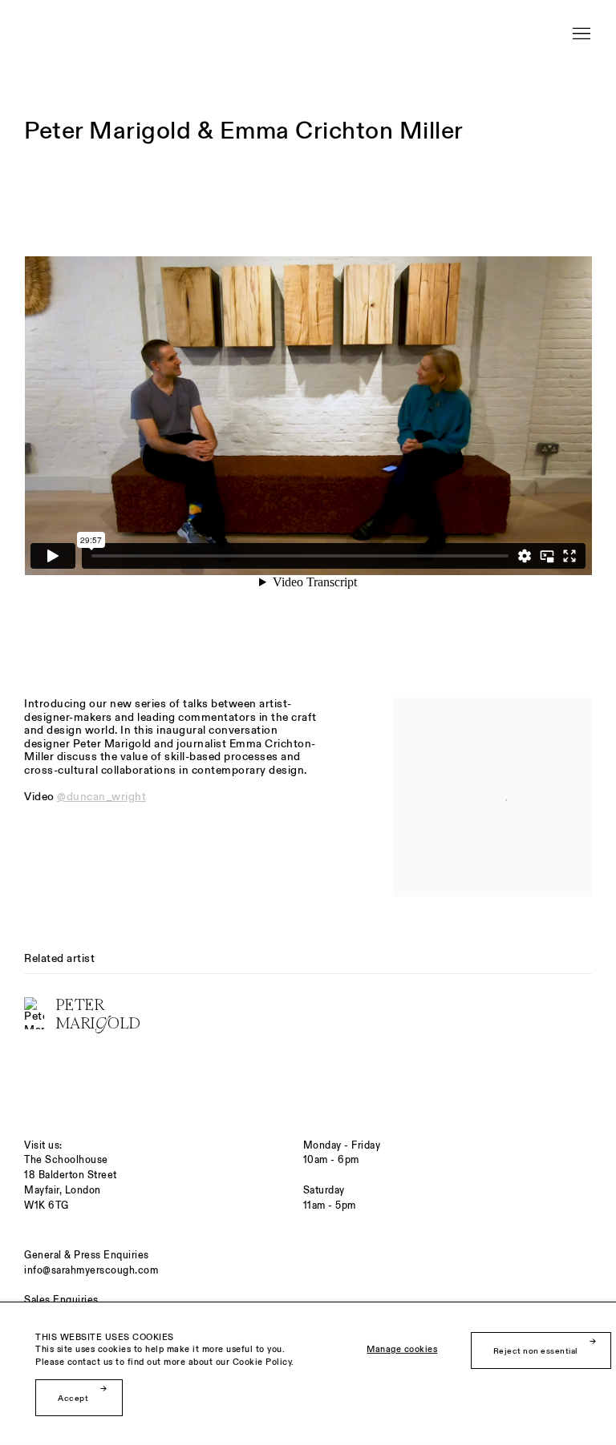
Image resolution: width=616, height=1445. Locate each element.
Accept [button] (73, 1398)
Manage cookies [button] (402, 1350)
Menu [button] (580, 26)
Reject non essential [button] (535, 1351)
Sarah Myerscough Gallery (168, 34)
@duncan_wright (101, 796)
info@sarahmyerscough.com (91, 1270)
